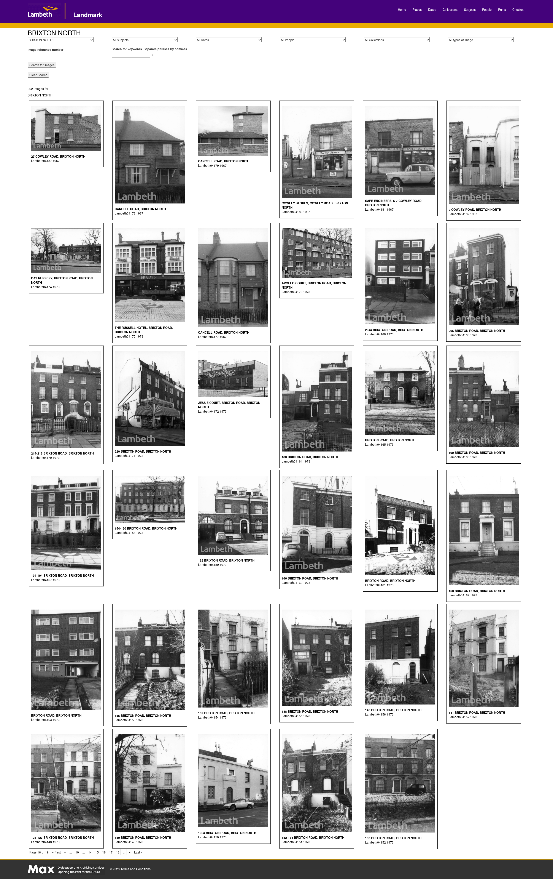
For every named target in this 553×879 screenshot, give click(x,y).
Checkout (518, 9)
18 (117, 852)
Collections (450, 9)
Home (402, 9)
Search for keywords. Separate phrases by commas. (150, 49)
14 (90, 852)
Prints (502, 9)
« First (56, 852)
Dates (432, 9)
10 (77, 852)
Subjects (470, 9)
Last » (138, 852)
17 (111, 852)
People (487, 9)
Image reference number (45, 49)
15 (97, 852)
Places (417, 9)
